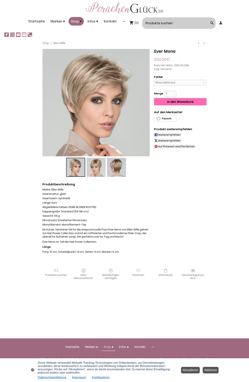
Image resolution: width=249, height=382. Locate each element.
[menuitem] (198, 43)
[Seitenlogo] (124, 7)
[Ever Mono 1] (96, 167)
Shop (45, 43)
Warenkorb (166, 275)
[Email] (24, 35)
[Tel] (30, 35)
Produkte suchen (56, 275)
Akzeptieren (190, 370)
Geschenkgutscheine (193, 276)
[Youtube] (18, 35)
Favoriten (138, 275)
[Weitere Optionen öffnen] (124, 21)
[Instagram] (12, 35)
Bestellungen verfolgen (110, 276)
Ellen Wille (59, 43)
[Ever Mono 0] (75, 167)
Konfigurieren (101, 377)
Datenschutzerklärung (52, 377)
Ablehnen (210, 370)
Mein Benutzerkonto (83, 276)
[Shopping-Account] (221, 23)
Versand (165, 69)
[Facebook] (6, 35)
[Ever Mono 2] (116, 167)
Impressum (79, 377)
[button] (165, 119)
